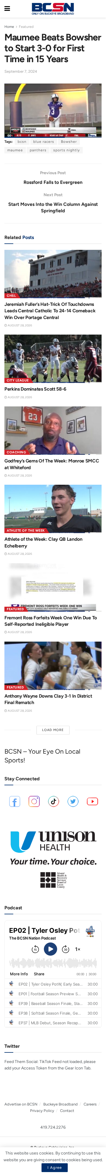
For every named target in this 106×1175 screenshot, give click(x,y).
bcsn (22, 142)
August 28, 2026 (19, 325)
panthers (38, 150)
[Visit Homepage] (53, 9)
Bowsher (69, 142)
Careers (90, 1104)
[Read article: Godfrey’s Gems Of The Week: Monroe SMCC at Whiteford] (53, 430)
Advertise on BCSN (20, 1104)
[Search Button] (99, 9)
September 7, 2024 (20, 71)
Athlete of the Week (26, 531)
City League (18, 380)
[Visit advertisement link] (53, 856)
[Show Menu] (7, 9)
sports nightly (66, 150)
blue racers (43, 142)
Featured (26, 27)
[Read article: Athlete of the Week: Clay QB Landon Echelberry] (53, 509)
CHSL (11, 296)
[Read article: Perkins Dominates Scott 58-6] (53, 359)
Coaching (16, 452)
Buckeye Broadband (60, 1104)
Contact (67, 1110)
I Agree (54, 1167)
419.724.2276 (53, 1127)
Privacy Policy (42, 1110)
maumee (15, 150)
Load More (53, 730)
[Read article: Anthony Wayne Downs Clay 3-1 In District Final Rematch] (53, 666)
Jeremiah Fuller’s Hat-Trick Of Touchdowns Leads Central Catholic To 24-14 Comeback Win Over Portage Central (49, 310)
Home (9, 27)
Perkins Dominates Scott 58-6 (35, 389)
